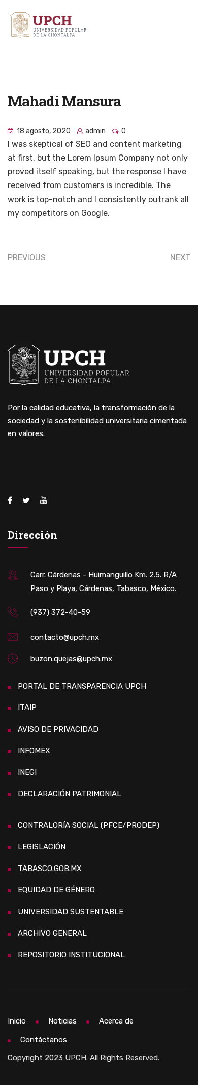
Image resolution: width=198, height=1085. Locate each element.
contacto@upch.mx (64, 637)
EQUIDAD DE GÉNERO (56, 889)
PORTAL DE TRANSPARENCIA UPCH (82, 686)
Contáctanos (43, 1039)
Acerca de (116, 1021)
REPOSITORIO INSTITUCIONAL (71, 954)
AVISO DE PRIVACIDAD (58, 729)
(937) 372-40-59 (60, 612)
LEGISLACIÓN (41, 846)
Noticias (62, 1021)
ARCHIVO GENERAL (52, 933)
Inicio (17, 1021)
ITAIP (27, 707)
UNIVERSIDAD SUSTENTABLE (70, 911)
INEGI (27, 772)
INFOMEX (34, 750)
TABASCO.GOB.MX (50, 868)
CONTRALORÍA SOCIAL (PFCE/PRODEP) (88, 825)
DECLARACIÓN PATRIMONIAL (69, 793)
